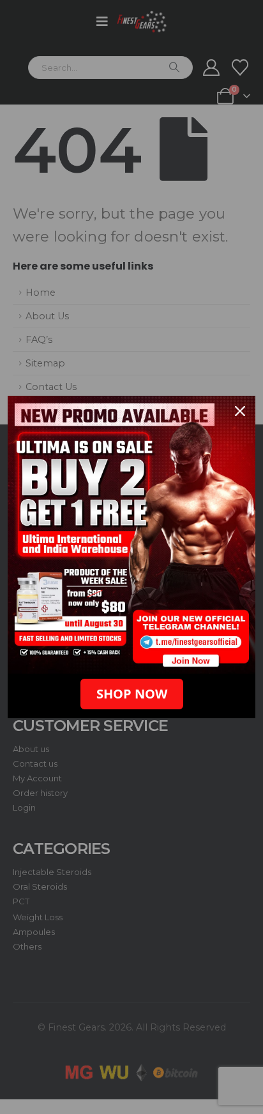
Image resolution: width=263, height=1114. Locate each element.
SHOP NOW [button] (131, 693)
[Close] (240, 411)
